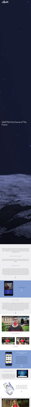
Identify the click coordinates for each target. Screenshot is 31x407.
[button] (28, 2)
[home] (5, 2)
